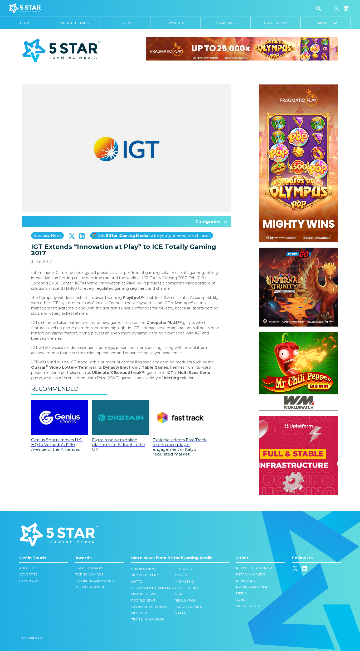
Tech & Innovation (147, 619)
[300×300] (298, 250)
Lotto (125, 23)
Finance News (143, 594)
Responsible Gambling (152, 588)
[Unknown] (242, 48)
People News (143, 600)
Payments (175, 23)
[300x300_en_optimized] (298, 418)
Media (241, 593)
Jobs (240, 600)
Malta (180, 613)
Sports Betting (75, 23)
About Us (27, 568)
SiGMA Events (248, 606)
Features (183, 569)
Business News (47, 235)
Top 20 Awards (89, 574)
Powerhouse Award (94, 581)
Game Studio (275, 23)
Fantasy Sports (189, 607)
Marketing (225, 23)
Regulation (185, 600)
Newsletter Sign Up (254, 568)
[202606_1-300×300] (298, 334)
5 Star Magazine (250, 574)
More (325, 23)
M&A (178, 594)
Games (181, 575)
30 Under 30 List (89, 587)
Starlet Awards (90, 568)
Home (25, 23)
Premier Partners (252, 587)
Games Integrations (149, 607)
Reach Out (29, 581)
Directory (245, 581)
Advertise (28, 574)
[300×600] (298, 87)
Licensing (139, 613)
